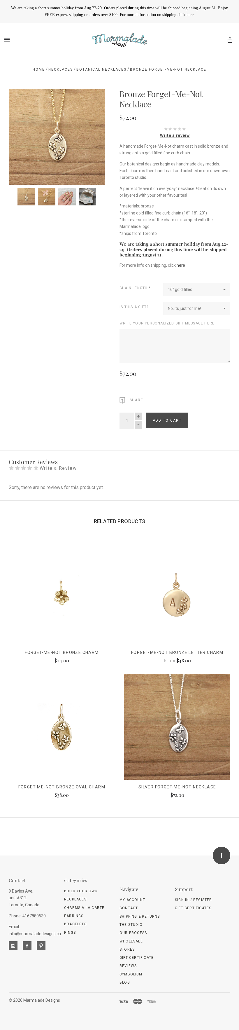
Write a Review (58, 468)
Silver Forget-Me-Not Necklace (177, 787)
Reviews (128, 966)
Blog (124, 982)
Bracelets (75, 924)
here (190, 15)
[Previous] (19, 99)
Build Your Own (81, 891)
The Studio (131, 925)
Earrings (74, 916)
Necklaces (75, 899)
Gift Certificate (136, 958)
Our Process (133, 933)
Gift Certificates (193, 908)
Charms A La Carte (84, 908)
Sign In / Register (193, 900)
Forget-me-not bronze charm (62, 652)
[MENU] (8, 40)
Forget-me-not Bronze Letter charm (177, 652)
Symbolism (130, 974)
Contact (128, 908)
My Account (132, 900)
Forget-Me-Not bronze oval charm (61, 787)
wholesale (131, 941)
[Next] (94, 99)
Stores (127, 949)
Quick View (61, 597)
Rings (70, 933)
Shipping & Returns (139, 916)
